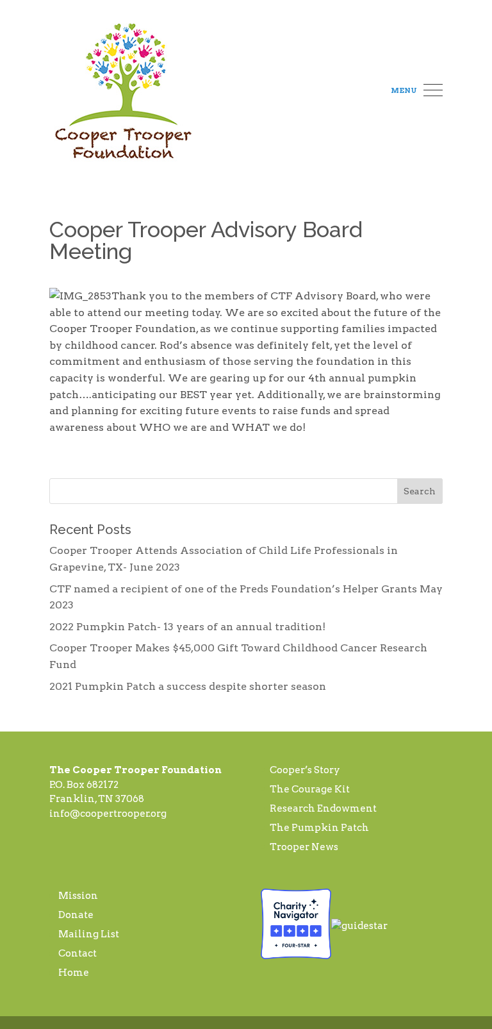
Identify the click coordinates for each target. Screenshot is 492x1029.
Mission (78, 895)
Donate (76, 915)
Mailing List (88, 934)
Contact (77, 953)
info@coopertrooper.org (108, 813)
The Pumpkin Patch (319, 827)
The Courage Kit (310, 789)
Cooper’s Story (305, 770)
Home (73, 972)
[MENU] (433, 91)
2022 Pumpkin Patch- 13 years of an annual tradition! (187, 627)
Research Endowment (323, 808)
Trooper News (304, 847)
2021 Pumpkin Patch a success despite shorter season (187, 686)
